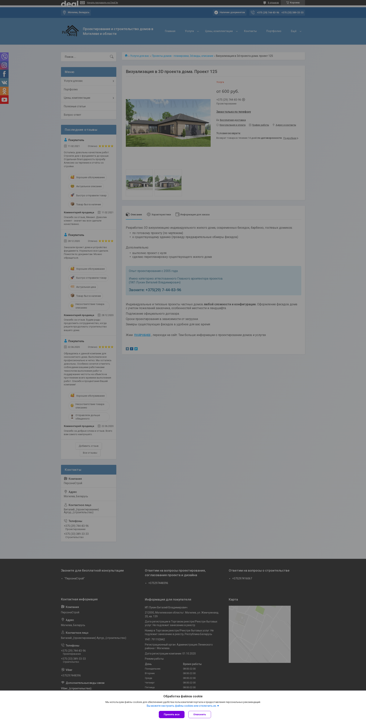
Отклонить (199, 714)
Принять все (172, 714)
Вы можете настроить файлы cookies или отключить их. (182, 705)
